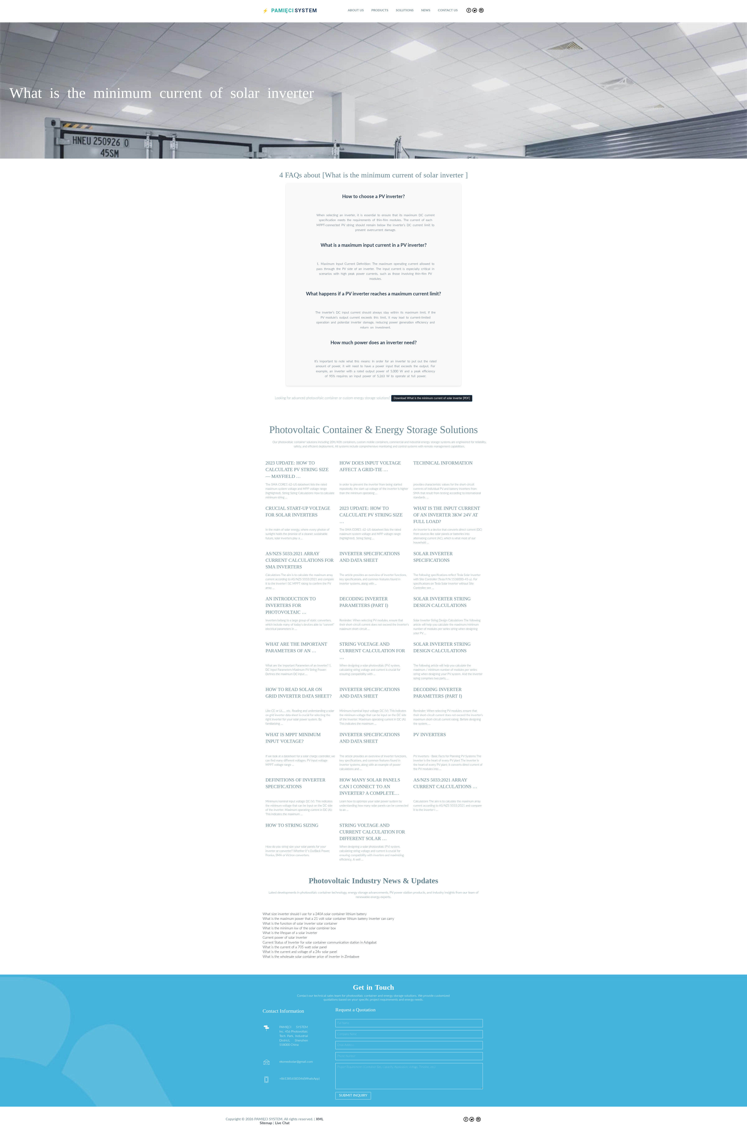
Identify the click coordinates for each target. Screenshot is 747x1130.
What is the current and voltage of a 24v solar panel (300, 952)
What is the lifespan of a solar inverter (290, 933)
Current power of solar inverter (285, 937)
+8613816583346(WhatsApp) (299, 1078)
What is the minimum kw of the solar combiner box (299, 928)
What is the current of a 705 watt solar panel (295, 947)
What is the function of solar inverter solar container (300, 923)
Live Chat (282, 1123)
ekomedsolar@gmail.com (296, 1061)
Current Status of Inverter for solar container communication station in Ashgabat (320, 942)
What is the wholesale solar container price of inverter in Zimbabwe (311, 956)
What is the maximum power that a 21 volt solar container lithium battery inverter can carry (328, 918)
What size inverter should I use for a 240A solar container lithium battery (315, 914)
